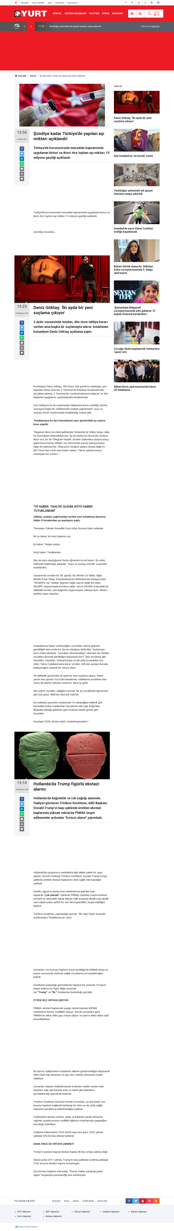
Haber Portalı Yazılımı (28, 1227)
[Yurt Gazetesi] (30, 13)
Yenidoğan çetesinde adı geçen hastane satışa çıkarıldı (75, 26)
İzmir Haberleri (24, 1216)
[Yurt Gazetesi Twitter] (132, 2)
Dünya (105, 13)
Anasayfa (56, 1201)
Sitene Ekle (59, 3)
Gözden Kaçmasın (75, 13)
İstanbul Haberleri (111, 1211)
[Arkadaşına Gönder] (22, 169)
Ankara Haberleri (139, 1211)
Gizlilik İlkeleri (88, 1201)
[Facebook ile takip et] (129, 1201)
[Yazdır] (22, 174)
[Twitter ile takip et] (135, 1201)
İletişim (76, 1201)
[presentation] (24, 26)
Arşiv (50, 3)
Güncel (57, 13)
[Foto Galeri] (158, 2)
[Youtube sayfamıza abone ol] (142, 1201)
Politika (94, 13)
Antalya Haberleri (54, 1216)
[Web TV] (151, 2)
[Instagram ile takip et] (149, 1201)
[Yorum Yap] (22, 179)
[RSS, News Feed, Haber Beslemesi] (156, 1201)
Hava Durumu (72, 3)
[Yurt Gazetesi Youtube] (138, 2)
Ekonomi (117, 13)
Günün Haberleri (38, 3)
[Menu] (132, 13)
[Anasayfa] (15, 3)
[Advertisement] (87, 51)
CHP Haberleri (24, 1211)
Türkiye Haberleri (82, 1211)
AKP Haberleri (52, 1211)
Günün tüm (150, 26)
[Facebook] (22, 149)
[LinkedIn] (22, 159)
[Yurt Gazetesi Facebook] (125, 2)
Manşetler (25, 3)
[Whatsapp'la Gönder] (22, 164)
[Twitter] (22, 154)
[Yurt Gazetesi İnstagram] (145, 2)
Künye (66, 1201)
